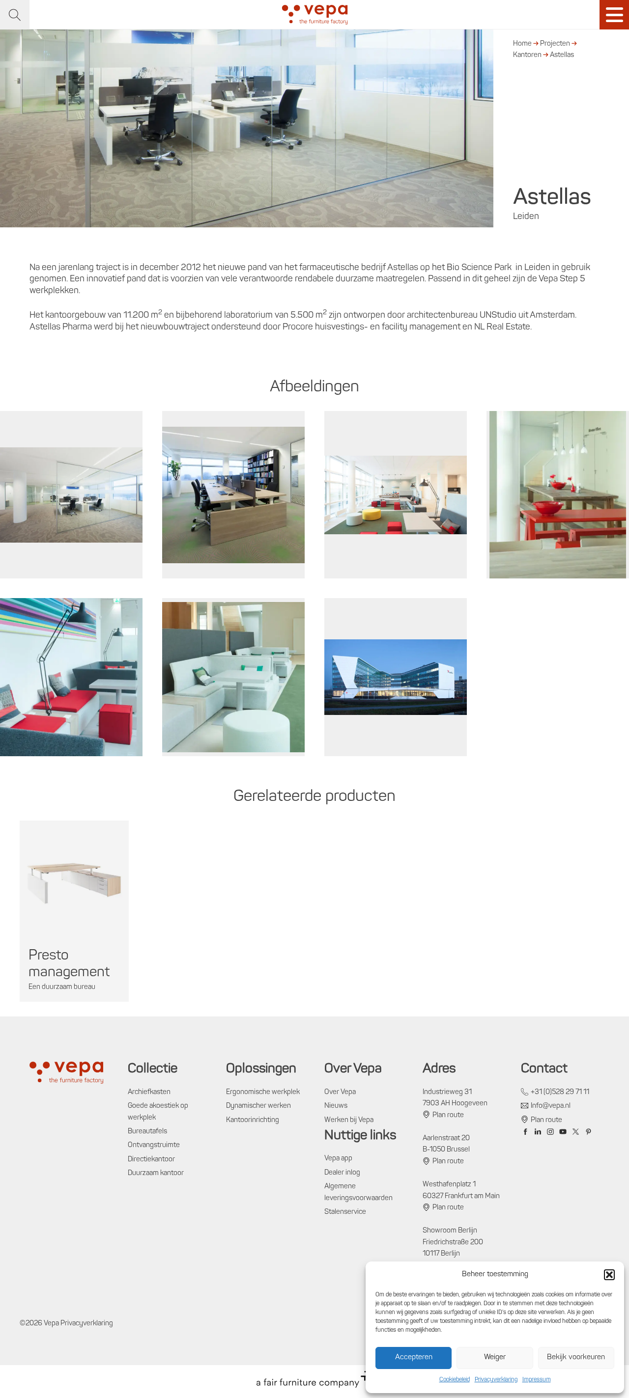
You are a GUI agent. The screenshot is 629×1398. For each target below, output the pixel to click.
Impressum (536, 1380)
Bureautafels (147, 1131)
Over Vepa (340, 1092)
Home (522, 44)
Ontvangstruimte (154, 1145)
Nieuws (335, 1106)
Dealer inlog (342, 1173)
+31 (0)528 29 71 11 (560, 1092)
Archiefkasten (149, 1092)
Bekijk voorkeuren (576, 1357)
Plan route (448, 1115)
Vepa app (338, 1158)
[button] (609, 1275)
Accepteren (413, 1357)
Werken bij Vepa (348, 1120)
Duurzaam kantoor (156, 1173)
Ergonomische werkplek (263, 1092)
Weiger (495, 1357)
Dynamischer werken (258, 1106)
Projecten (555, 44)
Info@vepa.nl (551, 1106)
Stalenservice (345, 1212)
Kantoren (527, 55)
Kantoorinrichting (252, 1120)
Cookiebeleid (454, 1380)
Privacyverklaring (496, 1380)
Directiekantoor (151, 1159)
